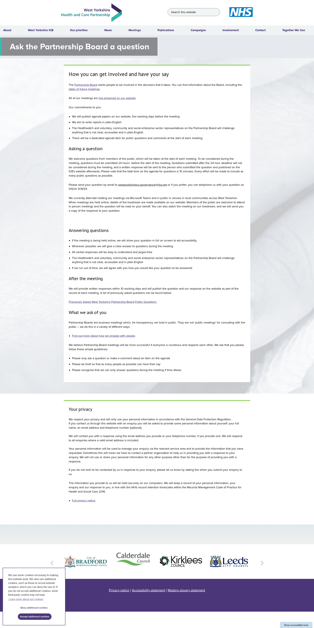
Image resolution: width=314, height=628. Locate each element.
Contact (260, 30)
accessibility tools (296, 625)
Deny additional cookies (33, 607)
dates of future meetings (84, 89)
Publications (165, 30)
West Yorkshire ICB (40, 30)
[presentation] (52, 563)
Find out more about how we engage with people (103, 336)
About (7, 30)
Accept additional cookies (33, 616)
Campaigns (198, 30)
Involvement (231, 30)
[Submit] (216, 12)
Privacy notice (119, 590)
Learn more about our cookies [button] (26, 599)
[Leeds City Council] (228, 561)
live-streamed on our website (117, 98)
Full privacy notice (83, 500)
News (108, 30)
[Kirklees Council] (180, 561)
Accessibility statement (148, 590)
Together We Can (293, 30)
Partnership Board (85, 85)
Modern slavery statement (186, 590)
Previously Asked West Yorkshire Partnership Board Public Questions (113, 302)
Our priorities (79, 30)
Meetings (135, 30)
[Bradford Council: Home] (85, 561)
